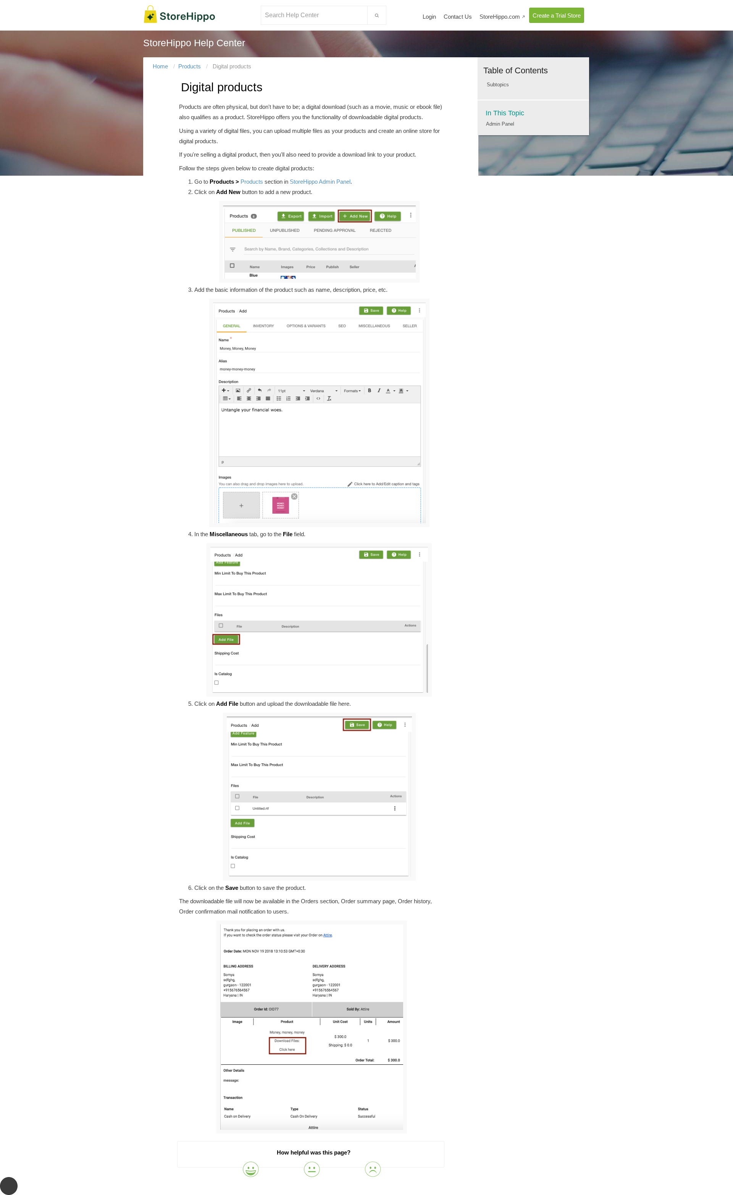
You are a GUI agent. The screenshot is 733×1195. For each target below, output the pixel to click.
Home (160, 66)
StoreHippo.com (502, 16)
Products (189, 66)
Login (429, 16)
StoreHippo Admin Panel (320, 181)
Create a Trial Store (557, 15)
